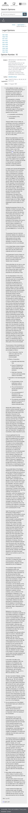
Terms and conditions (13, 809)
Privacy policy (22, 809)
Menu (3, 21)
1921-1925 (5, 42)
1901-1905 (5, 34)
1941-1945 (5, 50)
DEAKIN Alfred (12, 77)
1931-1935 (5, 46)
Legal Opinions (21, 24)
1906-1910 (5, 36)
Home (13, 24)
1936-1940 (5, 48)
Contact (9, 811)
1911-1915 (4, 38)
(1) (12, 151)
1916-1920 (5, 40)
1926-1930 (5, 44)
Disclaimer (3, 811)
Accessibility (4, 809)
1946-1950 (5, 52)
